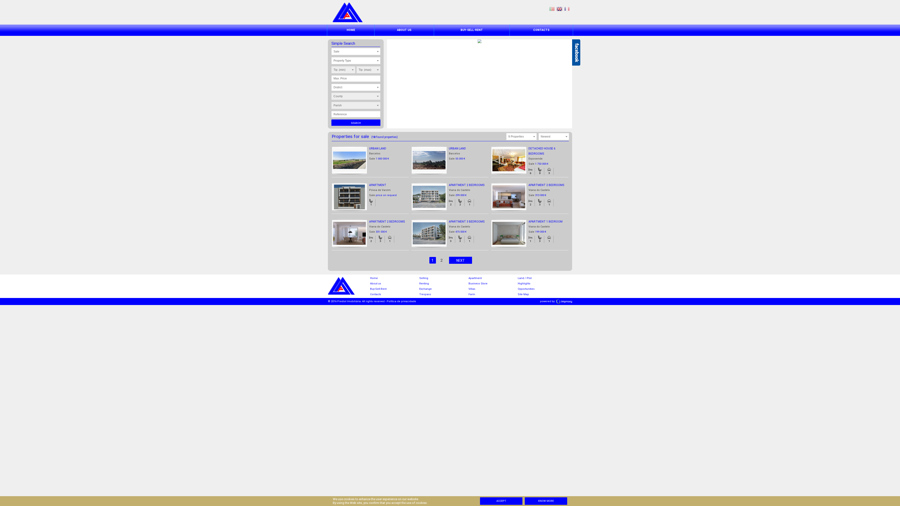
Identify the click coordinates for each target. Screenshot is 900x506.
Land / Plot (525, 278)
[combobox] (355, 51)
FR (567, 9)
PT (552, 9)
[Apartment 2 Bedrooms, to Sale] (429, 206)
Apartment (377, 185)
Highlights (524, 283)
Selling (423, 278)
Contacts (541, 30)
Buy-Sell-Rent (472, 30)
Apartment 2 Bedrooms (466, 185)
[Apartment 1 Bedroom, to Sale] (508, 244)
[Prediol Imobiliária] (348, 21)
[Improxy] (564, 301)
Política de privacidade (401, 301)
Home (351, 30)
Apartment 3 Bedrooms (466, 221)
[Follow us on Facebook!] (576, 52)
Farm (472, 294)
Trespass (425, 294)
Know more (546, 500)
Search (356, 123)
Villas (472, 288)
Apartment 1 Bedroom (545, 221)
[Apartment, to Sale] (349, 208)
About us (404, 30)
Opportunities (526, 288)
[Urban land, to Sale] (349, 168)
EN (559, 9)
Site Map (523, 294)
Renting (424, 283)
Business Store (478, 283)
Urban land (377, 148)
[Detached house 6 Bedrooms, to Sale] (508, 170)
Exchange (425, 288)
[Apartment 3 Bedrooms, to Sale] (429, 243)
